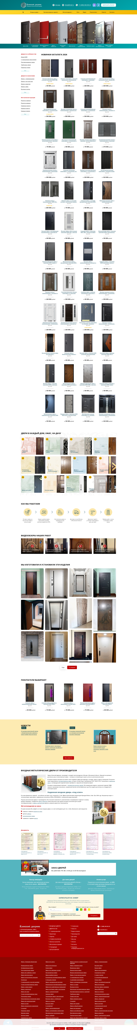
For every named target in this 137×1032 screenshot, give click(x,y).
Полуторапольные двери (27, 970)
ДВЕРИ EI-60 (53, 928)
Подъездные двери (26, 996)
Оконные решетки (54, 941)
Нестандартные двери (51, 972)
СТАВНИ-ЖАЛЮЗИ (55, 939)
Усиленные (24, 979)
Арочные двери (25, 1015)
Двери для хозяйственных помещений (56, 987)
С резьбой (72, 1001)
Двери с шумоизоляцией (52, 991)
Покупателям (93, 12)
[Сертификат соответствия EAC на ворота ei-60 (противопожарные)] (76, 841)
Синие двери (49, 968)
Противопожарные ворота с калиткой (79, 991)
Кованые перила (25, 111)
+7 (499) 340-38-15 (105, 926)
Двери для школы (50, 961)
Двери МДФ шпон (99, 989)
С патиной (23, 1008)
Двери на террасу (99, 991)
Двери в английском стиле (77, 1010)
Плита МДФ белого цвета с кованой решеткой (54, 550)
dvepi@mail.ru (103, 929)
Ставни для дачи (74, 996)
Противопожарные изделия (50, 12)
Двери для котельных (51, 965)
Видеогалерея (75, 931)
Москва (57, 5)
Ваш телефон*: (52, 907)
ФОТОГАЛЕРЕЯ (54, 949)
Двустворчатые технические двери (55, 1013)
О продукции (53, 947)
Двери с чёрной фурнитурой (102, 996)
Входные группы (25, 89)
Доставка (74, 936)
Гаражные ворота (25, 105)
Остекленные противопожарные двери (56, 977)
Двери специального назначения (29, 1006)
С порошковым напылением (28, 59)
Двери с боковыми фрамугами (29, 961)
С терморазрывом (54, 931)
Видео (84, 12)
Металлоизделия (67, 12)
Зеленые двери (50, 994)
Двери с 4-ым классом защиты (78, 975)
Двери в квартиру (26, 84)
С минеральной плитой (101, 1006)
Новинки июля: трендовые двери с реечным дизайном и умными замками (53, 747)
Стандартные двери (100, 972)
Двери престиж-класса (27, 975)
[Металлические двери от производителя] (30, 926)
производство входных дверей (75, 785)
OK (59, 1028)
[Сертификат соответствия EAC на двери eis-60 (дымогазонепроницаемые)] (27, 841)
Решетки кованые (26, 103)
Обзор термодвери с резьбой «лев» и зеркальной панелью (79, 550)
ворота (36, 818)
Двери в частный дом (27, 81)
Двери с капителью (26, 989)
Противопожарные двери (28, 62)
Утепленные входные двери (102, 994)
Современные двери (26, 1017)
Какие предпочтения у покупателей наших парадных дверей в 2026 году (100, 748)
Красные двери (50, 1003)
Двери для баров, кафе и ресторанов (55, 989)
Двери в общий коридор (76, 1006)
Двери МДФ (24, 57)
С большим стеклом (51, 979)
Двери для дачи (25, 991)
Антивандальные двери (27, 968)
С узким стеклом (99, 975)
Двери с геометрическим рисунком (104, 1010)
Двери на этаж (24, 1003)
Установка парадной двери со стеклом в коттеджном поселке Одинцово (77, 733)
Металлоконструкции (55, 944)
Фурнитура (52, 934)
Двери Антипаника (99, 984)
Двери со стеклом (50, 1001)
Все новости (68, 758)
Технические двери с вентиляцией (55, 996)
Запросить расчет (108, 5)
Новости (104, 12)
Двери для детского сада (52, 1017)
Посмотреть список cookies (74, 1028)
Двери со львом (74, 984)
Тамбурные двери (26, 65)
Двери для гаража (74, 1003)
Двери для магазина (75, 1008)
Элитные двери (99, 1008)
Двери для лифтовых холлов (53, 970)
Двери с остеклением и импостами (55, 1010)
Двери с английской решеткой (102, 982)
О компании (74, 926)
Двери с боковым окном (76, 965)
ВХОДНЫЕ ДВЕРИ (55, 926)
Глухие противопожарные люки (29, 994)
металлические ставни (29, 816)
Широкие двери (25, 1013)
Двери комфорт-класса (52, 975)
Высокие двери (99, 965)
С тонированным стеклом (76, 977)
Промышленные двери (27, 965)
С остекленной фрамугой (101, 977)
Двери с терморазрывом (27, 78)
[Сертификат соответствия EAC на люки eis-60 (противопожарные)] (43, 841)
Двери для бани (99, 1003)
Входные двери (34, 12)
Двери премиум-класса (76, 998)
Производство (75, 934)
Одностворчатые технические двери (30, 998)
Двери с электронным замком (102, 1015)
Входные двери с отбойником (53, 998)
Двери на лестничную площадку (29, 977)
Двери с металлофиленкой (53, 1008)
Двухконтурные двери (75, 970)
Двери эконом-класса (100, 1001)
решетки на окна (37, 811)
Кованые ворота (25, 108)
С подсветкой (49, 1006)
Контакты (112, 12)
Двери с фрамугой (99, 998)
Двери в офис (24, 86)
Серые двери (98, 979)
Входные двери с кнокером (102, 987)
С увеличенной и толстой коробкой (30, 982)
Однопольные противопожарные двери (56, 984)
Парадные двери (25, 67)
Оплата (73, 941)
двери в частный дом (38, 803)
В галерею (72, 667)
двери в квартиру (43, 801)
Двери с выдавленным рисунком (54, 982)
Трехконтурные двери (75, 1015)
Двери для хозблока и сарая (28, 972)
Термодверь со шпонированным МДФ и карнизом (104, 550)
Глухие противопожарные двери (29, 984)
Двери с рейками (50, 1015)
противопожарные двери (65, 781)
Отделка (51, 936)
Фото (78, 12)
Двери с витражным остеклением (78, 982)
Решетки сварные (26, 100)
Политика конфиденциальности (77, 947)
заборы (29, 813)
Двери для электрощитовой (28, 1001)
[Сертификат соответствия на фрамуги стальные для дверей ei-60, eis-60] (60, 841)
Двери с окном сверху (26, 987)
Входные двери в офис (101, 1017)
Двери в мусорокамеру (101, 970)
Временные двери (75, 968)
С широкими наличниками (77, 979)
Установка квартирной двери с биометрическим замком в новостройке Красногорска (29, 733)
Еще (25, 70)
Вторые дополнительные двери (78, 972)
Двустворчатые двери (75, 1013)
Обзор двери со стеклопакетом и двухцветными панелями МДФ (32, 550)
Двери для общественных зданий (78, 1017)
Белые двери (98, 968)
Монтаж (73, 939)
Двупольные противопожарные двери (80, 989)
